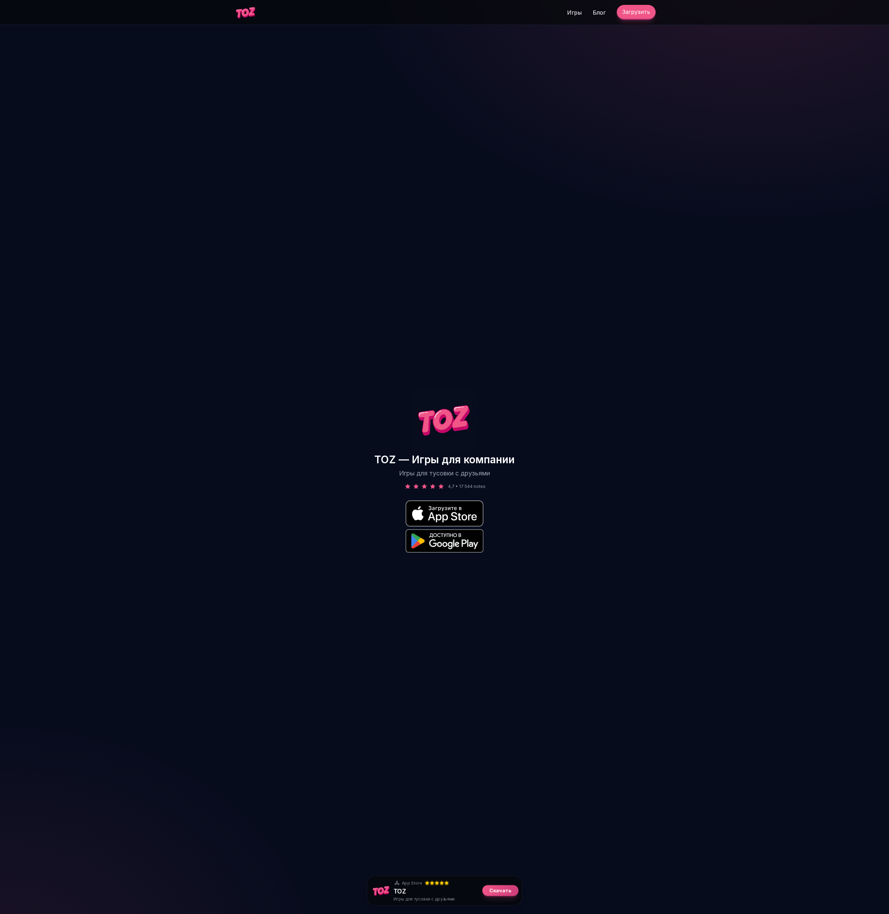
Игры (574, 12)
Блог (599, 12)
